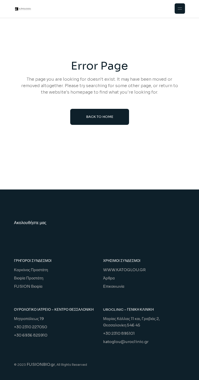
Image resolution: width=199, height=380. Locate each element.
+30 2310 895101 (119, 333)
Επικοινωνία (113, 286)
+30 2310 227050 (30, 326)
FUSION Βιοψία (28, 286)
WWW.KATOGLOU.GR (124, 269)
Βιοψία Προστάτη (28, 278)
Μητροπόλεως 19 (29, 318)
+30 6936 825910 (30, 335)
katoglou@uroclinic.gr (125, 341)
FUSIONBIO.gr (41, 364)
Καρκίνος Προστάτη (31, 269)
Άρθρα (109, 278)
